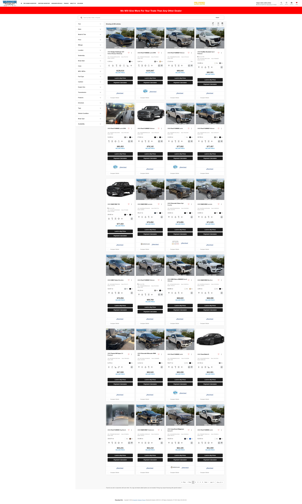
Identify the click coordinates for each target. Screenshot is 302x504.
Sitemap (140, 500)
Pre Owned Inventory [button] (29, 3)
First (183, 482)
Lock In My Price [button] (120, 78)
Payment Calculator (120, 82)
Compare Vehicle (114, 97)
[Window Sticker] (162, 66)
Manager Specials (57, 3)
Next (206, 482)
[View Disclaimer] (131, 65)
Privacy (143, 500)
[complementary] (297, 499)
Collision (80, 3)
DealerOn (135, 500)
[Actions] (131, 52)
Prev (189, 482)
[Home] (21, 3)
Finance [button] (66, 3)
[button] (132, 38)
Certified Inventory (44, 3)
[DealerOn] (119, 500)
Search (217, 17)
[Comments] (159, 66)
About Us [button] (73, 3)
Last (211, 482)
